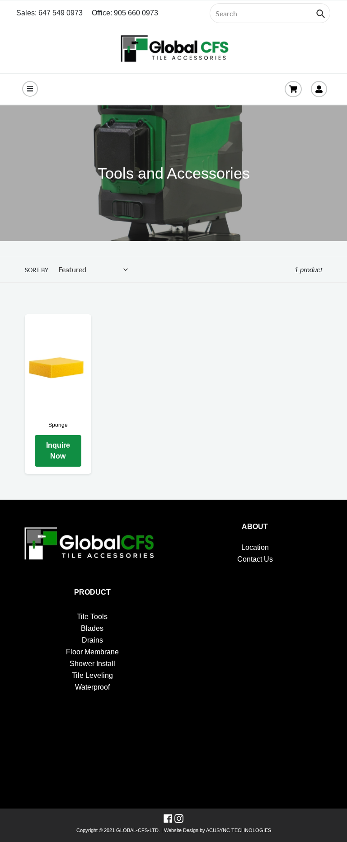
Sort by (36, 270)
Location (255, 547)
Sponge (58, 425)
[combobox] (270, 13)
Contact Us (255, 559)
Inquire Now (58, 450)
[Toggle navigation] (30, 89)
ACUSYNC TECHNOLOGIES (238, 830)
